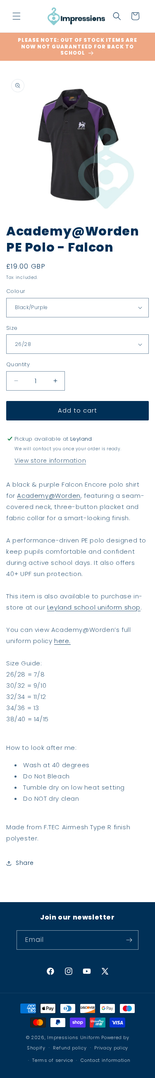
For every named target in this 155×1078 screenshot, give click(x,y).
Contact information (105, 1060)
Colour (15, 291)
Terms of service (52, 1060)
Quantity (18, 364)
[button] (16, 16)
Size (12, 328)
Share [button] (25, 863)
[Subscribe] (129, 940)
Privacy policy (111, 1047)
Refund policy (69, 1047)
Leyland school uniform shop (94, 607)
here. (62, 640)
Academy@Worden (48, 495)
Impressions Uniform (73, 1037)
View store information (50, 460)
